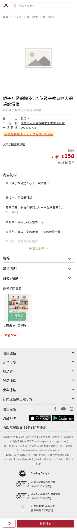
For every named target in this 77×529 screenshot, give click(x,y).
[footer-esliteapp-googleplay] (63, 418)
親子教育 (48, 17)
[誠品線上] (6, 5)
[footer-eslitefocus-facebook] (55, 408)
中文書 (17, 17)
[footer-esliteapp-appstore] (40, 418)
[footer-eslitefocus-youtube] (63, 408)
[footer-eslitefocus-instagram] (71, 408)
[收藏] (9, 524)
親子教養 (32, 17)
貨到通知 (46, 523)
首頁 (6, 17)
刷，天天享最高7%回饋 (28, 134)
